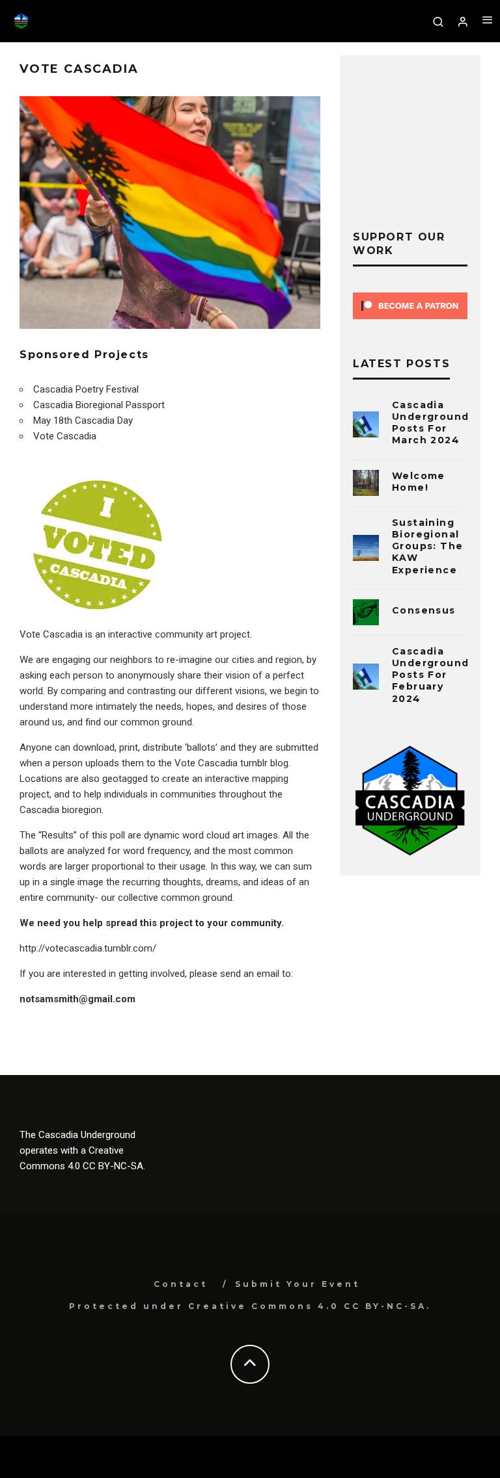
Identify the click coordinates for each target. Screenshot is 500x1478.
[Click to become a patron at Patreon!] (410, 322)
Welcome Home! (418, 481)
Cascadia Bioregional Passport (99, 405)
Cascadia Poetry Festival (86, 389)
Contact (181, 1284)
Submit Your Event (297, 1284)
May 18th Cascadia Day (83, 420)
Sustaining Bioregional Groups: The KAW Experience (427, 546)
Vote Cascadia (64, 436)
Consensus (424, 610)
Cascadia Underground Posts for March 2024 (430, 423)
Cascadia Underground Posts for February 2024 (430, 675)
